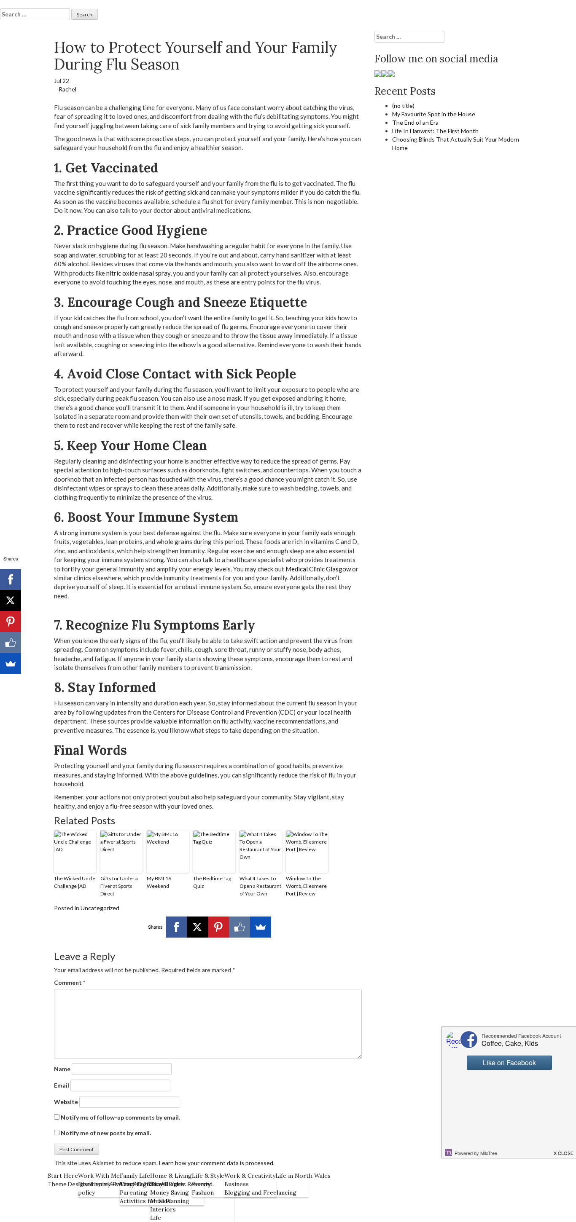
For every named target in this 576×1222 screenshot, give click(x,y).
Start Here (63, 1175)
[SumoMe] (260, 927)
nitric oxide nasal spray (138, 273)
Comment (69, 982)
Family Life (135, 1175)
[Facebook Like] (239, 927)
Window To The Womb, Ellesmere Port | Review (306, 886)
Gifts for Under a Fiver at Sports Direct (119, 886)
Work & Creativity (249, 1175)
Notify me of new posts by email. (106, 1132)
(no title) (403, 105)
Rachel (67, 89)
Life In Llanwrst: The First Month (435, 130)
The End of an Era (415, 122)
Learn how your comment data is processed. (217, 1162)
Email (61, 1085)
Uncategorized (100, 907)
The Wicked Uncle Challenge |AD (74, 882)
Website (66, 1101)
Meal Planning (169, 1201)
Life (155, 1218)
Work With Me (99, 1175)
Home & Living (171, 1175)
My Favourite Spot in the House (433, 114)
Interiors (163, 1209)
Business (236, 1184)
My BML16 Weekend (159, 882)
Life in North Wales (303, 1175)
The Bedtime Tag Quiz (212, 882)
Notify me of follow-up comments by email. (120, 1117)
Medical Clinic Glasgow (318, 569)
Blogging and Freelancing (260, 1192)
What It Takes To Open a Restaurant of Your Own (260, 886)
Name (62, 1068)
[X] (197, 927)
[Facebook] (176, 927)
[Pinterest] (218, 927)
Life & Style (208, 1175)
